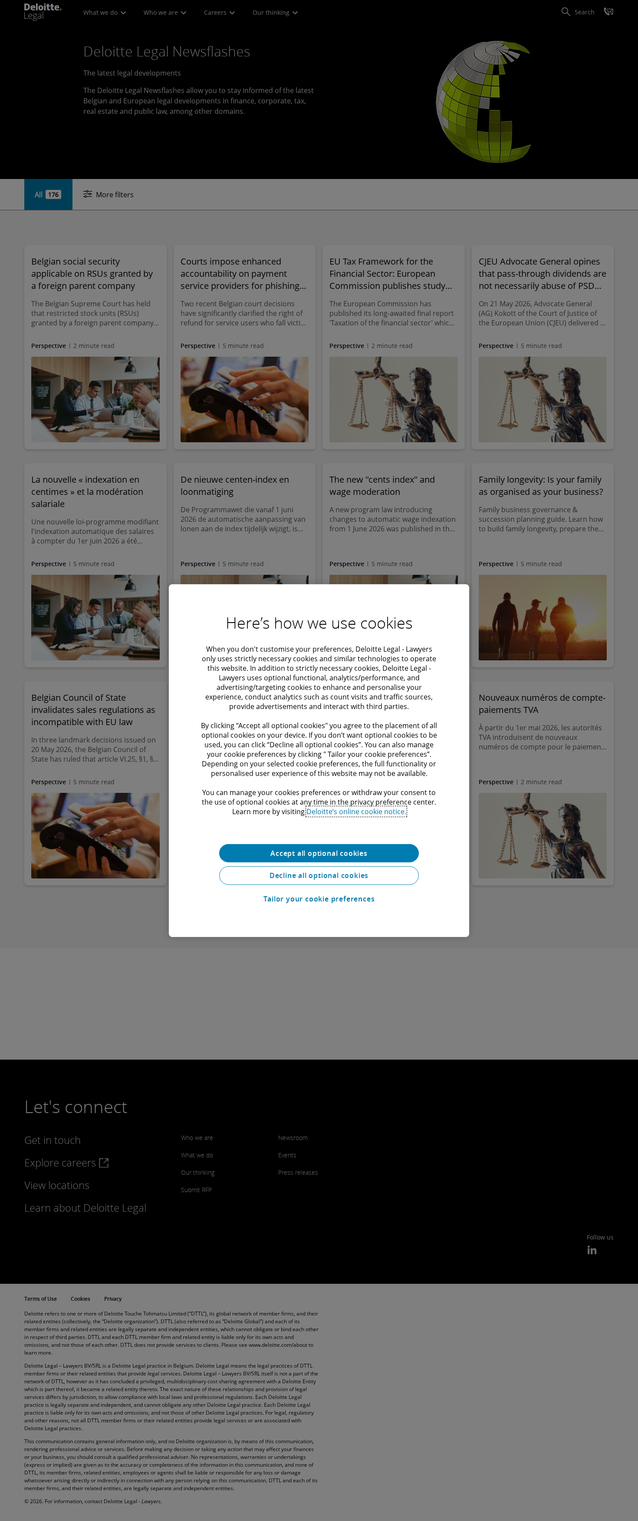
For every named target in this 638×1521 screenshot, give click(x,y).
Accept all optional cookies (319, 853)
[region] (319, 760)
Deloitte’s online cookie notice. (356, 811)
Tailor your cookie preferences (319, 899)
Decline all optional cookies (319, 875)
